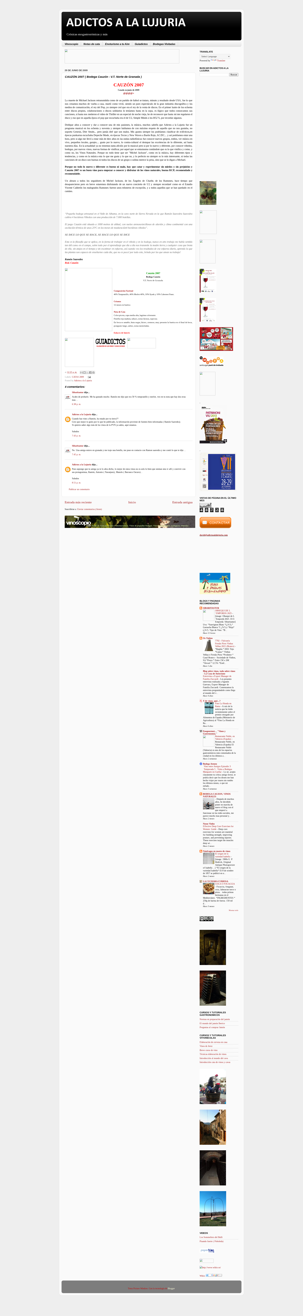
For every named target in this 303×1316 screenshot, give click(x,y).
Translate (221, 60)
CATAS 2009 (78, 377)
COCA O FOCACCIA (225, 884)
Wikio (202, 1276)
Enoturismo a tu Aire (117, 44)
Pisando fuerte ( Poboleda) (211, 1241)
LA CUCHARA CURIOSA (215, 881)
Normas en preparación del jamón (215, 1019)
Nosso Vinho (209, 823)
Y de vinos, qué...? (211, 701)
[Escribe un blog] (84, 372)
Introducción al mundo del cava (214, 1058)
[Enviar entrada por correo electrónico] (89, 377)
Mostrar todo (233, 910)
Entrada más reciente (78, 502)
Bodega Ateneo (210, 764)
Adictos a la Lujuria (83, 380)
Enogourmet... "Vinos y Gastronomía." (214, 732)
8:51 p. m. (76, 482)
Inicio (132, 502)
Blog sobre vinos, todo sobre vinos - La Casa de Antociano (219, 672)
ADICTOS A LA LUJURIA (126, 23)
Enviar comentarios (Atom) (89, 509)
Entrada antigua (182, 502)
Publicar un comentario (79, 489)
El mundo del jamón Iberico (212, 1023)
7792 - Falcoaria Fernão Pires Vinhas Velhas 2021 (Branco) (225, 644)
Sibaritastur (77, 392)
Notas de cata (91, 44)
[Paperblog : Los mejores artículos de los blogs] (207, 1252)
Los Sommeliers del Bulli (211, 1237)
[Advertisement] (91, 555)
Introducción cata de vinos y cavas (215, 1062)
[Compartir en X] (87, 372)
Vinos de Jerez (206, 1046)
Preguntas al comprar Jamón (212, 1027)
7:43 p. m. (76, 435)
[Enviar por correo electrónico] (81, 372)
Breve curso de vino (208, 1050)
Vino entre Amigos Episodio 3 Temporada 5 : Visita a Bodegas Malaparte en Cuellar (217, 769)
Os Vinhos (208, 638)
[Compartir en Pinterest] (93, 372)
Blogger (171, 1288)
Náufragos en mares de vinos (216, 851)
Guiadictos (141, 44)
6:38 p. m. (76, 404)
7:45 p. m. (76, 454)
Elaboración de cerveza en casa (213, 1042)
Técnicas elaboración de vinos (213, 1054)
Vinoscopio (71, 44)
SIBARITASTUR (211, 608)
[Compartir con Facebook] (90, 372)
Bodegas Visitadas (164, 44)
